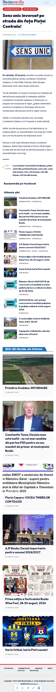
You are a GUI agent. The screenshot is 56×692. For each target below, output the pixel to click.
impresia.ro (33, 684)
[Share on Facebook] (17, 688)
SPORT (34, 251)
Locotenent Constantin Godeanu (29, 165)
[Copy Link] (33, 688)
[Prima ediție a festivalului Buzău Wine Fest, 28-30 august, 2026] (10, 260)
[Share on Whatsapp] (22, 688)
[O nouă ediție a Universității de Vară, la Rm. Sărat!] (10, 322)
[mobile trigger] (51, 3)
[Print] (39, 688)
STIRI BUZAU (30, 9)
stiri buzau (34, 172)
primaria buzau (29, 168)
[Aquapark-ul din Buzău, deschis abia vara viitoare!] (10, 334)
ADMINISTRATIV (12, 9)
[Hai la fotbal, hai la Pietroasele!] (10, 272)
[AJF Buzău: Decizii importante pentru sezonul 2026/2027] (10, 247)
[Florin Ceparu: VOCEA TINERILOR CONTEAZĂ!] (10, 235)
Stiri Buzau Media (28, 35)
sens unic (42, 168)
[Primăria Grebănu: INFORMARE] (10, 201)
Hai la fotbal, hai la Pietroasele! (34, 269)
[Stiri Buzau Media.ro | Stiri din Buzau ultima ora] (13, 2)
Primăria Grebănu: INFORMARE (34, 198)
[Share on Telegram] (28, 688)
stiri (26, 172)
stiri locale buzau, (28, 175)
